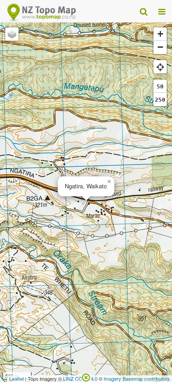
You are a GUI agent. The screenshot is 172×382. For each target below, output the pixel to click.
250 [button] (160, 99)
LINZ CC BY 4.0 (80, 378)
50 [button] (160, 86)
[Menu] (161, 11)
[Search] (143, 11)
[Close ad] (86, 376)
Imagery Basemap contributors (137, 378)
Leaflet (16, 378)
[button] (109, 181)
